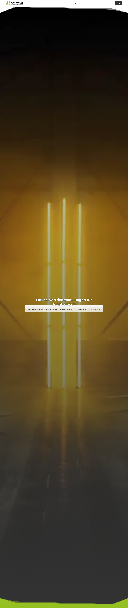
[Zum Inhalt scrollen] (64, 596)
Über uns (54, 3)
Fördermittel (63, 3)
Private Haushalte (108, 3)
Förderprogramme (74, 3)
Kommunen (96, 3)
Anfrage (118, 3)
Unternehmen (86, 3)
